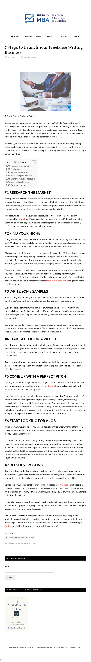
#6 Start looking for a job (18, 182)
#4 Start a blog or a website (20, 175)
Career (11, 543)
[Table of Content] (34, 162)
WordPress (71, 648)
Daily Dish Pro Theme (34, 648)
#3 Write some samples (18, 172)
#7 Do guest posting (16, 185)
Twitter (8, 526)
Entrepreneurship (23, 543)
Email (7, 566)
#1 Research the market (18, 166)
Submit (10, 577)
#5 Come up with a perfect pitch (21, 179)
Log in (79, 648)
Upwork (21, 219)
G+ (15, 526)
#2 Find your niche (16, 169)
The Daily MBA (45, 19)
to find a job (62, 484)
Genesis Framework (55, 648)
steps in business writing (57, 280)
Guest (34, 543)
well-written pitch (48, 386)
